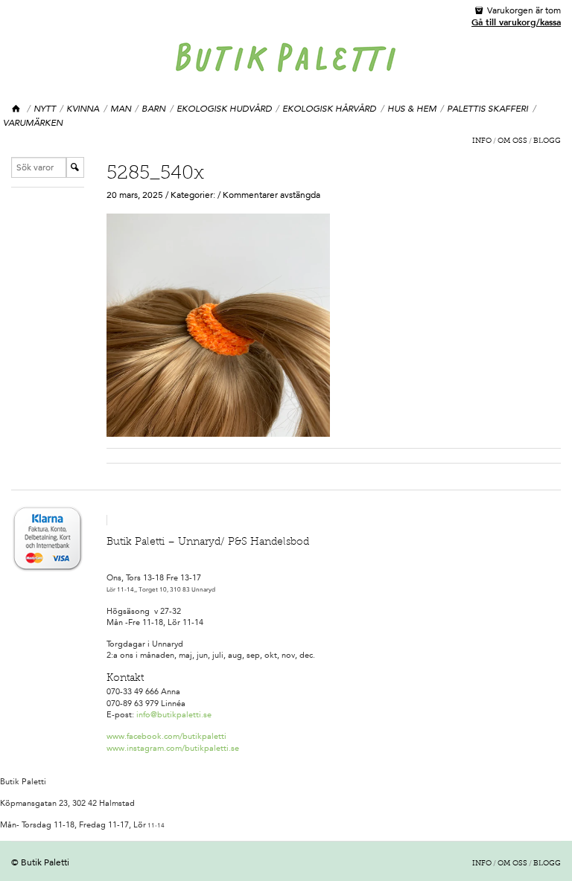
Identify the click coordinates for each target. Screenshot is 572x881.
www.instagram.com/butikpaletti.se (173, 748)
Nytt (45, 108)
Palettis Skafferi (487, 108)
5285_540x (155, 174)
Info (482, 141)
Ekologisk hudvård (224, 108)
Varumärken (33, 123)
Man (120, 108)
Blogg (547, 141)
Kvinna (82, 108)
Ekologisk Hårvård (329, 108)
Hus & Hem (411, 108)
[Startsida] (16, 109)
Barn (153, 108)
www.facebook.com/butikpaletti (166, 736)
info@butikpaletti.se (174, 715)
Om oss (512, 141)
